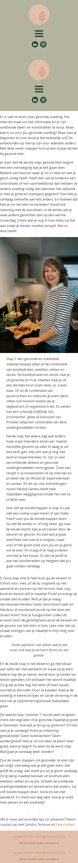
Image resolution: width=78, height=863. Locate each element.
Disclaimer (40, 843)
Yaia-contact (65, 824)
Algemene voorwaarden (27, 843)
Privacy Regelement (52, 843)
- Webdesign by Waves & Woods (49, 836)
